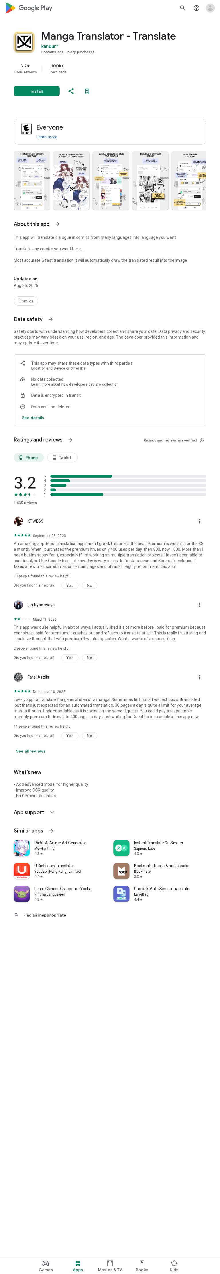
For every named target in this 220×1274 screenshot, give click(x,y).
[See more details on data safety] (33, 418)
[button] (32, 180)
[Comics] (26, 301)
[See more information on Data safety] (51, 319)
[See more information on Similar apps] (51, 831)
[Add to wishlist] (87, 91)
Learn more (46, 136)
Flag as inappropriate (40, 915)
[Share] (71, 91)
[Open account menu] (210, 8)
